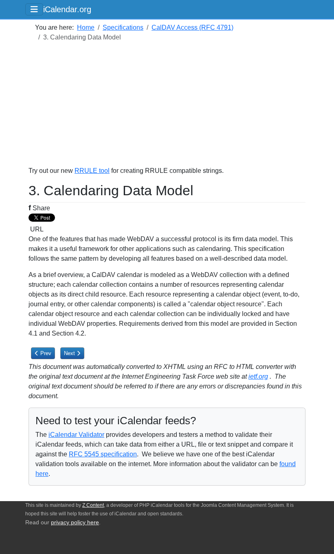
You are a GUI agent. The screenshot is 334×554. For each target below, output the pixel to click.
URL (36, 229)
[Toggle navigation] (34, 9)
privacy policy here (75, 522)
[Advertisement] (167, 109)
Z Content (93, 505)
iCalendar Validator (76, 434)
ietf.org (258, 376)
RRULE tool (92, 170)
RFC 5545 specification (103, 454)
